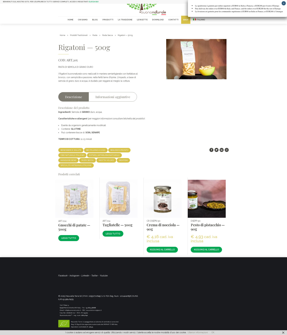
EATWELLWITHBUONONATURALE (104, 155)
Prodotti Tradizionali (79, 35)
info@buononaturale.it (73, 310)
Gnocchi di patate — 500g (74, 227)
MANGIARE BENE (68, 160)
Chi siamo (83, 20)
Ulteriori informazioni (198, 332)
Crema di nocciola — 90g (163, 227)
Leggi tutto (68, 238)
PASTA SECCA (87, 160)
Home (70, 20)
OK (212, 332)
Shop (185, 20)
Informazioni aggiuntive (112, 97)
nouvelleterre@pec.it (94, 310)
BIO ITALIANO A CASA (95, 150)
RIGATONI (123, 160)
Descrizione (73, 97)
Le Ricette (142, 20)
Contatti (173, 20)
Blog (95, 20)
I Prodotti (107, 20)
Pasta (95, 35)
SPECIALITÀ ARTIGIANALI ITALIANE (76, 165)
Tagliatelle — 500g (118, 225)
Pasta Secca (107, 35)
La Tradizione (125, 20)
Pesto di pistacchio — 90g (208, 227)
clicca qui (93, 2)
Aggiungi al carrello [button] (162, 249)
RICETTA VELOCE (106, 160)
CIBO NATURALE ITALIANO (72, 155)
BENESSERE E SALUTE (71, 150)
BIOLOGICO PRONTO (119, 150)
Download (158, 20)
